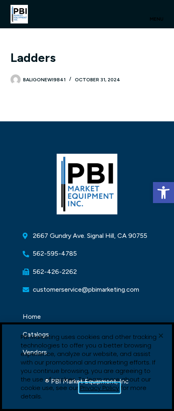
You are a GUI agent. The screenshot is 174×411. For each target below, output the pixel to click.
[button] (163, 192)
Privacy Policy (99, 387)
